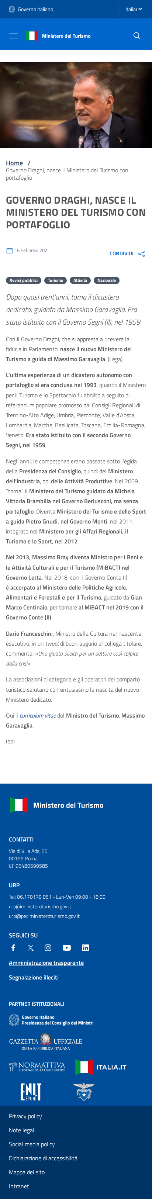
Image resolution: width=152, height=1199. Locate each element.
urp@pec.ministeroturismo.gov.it (44, 916)
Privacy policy (25, 1116)
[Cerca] (137, 36)
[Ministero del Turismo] (58, 35)
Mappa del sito (27, 1172)
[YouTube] (66, 947)
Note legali (22, 1130)
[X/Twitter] (31, 947)
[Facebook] (13, 947)
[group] (128, 253)
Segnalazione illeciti (34, 977)
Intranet (19, 1186)
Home (14, 163)
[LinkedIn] (85, 947)
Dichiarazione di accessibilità (43, 1158)
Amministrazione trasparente (46, 962)
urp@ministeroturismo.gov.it (40, 906)
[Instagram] (48, 947)
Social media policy (32, 1144)
